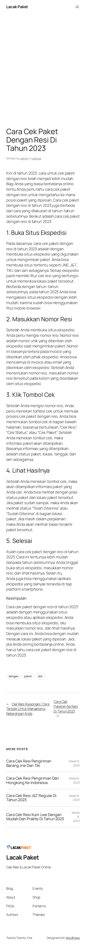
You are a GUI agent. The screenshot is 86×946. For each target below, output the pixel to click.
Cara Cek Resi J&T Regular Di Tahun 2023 (31, 797)
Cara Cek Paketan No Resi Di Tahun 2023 (66, 706)
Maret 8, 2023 (74, 763)
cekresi (36, 158)
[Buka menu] (77, 6)
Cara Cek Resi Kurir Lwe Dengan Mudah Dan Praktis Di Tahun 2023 (35, 816)
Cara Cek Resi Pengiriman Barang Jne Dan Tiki (28, 763)
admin (24, 158)
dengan (13, 676)
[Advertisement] (43, 71)
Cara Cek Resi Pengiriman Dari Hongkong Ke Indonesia (32, 780)
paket (28, 676)
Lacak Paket (17, 6)
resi (40, 676)
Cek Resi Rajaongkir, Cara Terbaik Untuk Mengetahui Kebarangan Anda (27, 709)
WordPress (73, 938)
